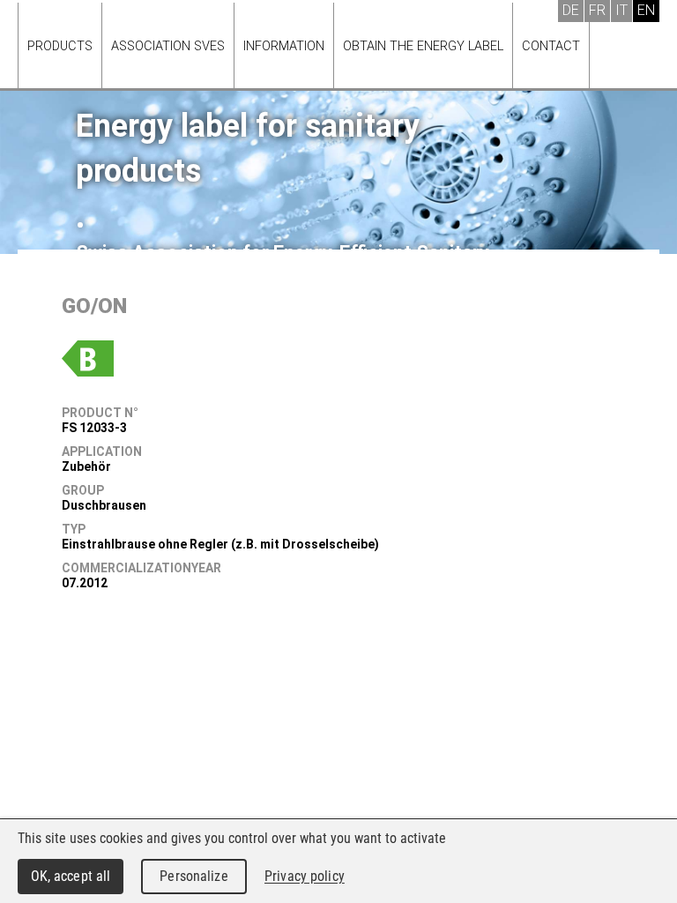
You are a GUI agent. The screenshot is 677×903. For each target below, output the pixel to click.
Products (60, 46)
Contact (551, 46)
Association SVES (168, 46)
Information (283, 46)
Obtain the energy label (423, 46)
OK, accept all (71, 876)
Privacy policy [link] (304, 876)
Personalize (193, 876)
